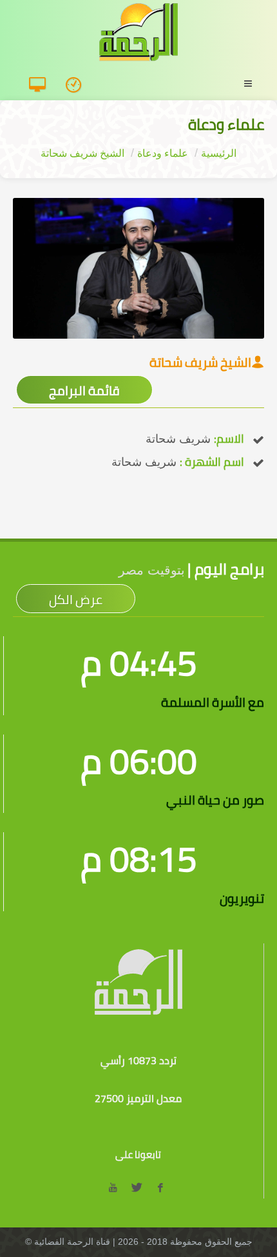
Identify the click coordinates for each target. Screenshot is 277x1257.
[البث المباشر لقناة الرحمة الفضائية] (42, 85)
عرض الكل (75, 599)
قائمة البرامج (84, 390)
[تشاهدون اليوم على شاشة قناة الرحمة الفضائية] (77, 85)
